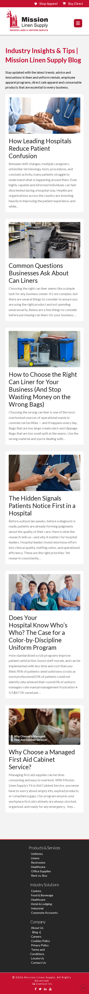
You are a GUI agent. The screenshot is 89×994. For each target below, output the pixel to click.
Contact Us (38, 962)
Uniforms (37, 853)
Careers (36, 936)
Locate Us (37, 958)
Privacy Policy (40, 945)
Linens (35, 858)
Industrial (37, 908)
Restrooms (38, 862)
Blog (35, 932)
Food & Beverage (42, 895)
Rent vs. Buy (39, 875)
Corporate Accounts (44, 912)
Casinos (36, 891)
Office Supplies (41, 871)
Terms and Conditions (37, 952)
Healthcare (38, 867)
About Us (37, 928)
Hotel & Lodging (41, 904)
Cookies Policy (40, 941)
